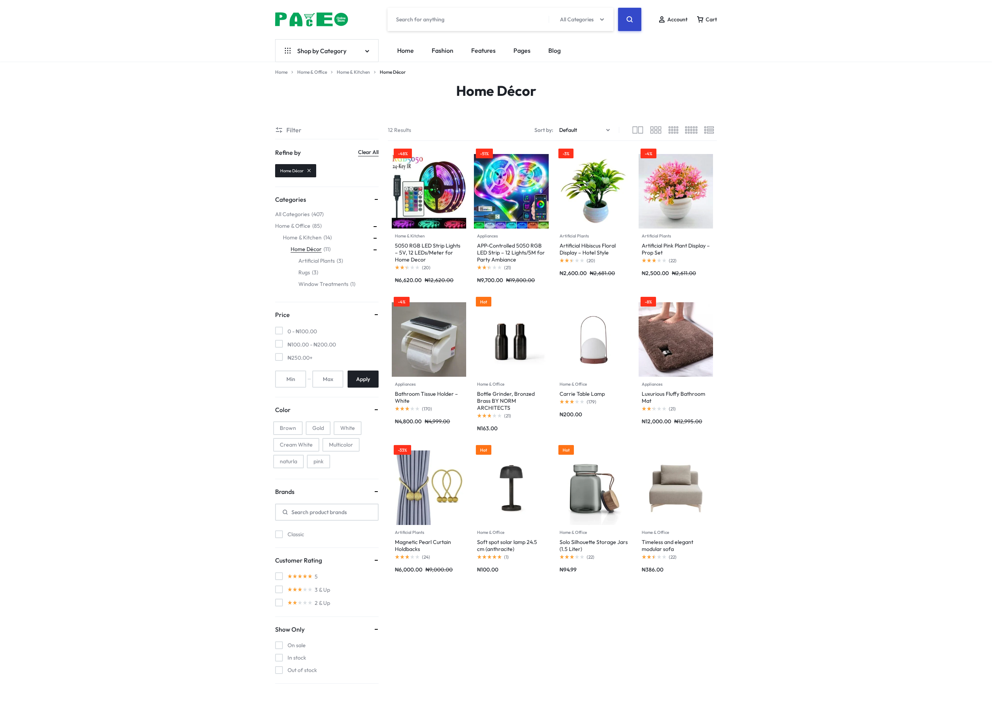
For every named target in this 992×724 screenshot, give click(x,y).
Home (405, 50)
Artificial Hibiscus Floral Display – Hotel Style (588, 249)
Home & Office (312, 72)
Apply (363, 379)
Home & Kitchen (353, 72)
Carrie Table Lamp (582, 393)
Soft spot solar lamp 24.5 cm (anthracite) (507, 546)
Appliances (487, 236)
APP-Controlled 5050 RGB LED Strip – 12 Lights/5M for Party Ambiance (511, 252)
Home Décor (292, 170)
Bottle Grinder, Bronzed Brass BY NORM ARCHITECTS (506, 400)
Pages (521, 50)
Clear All (368, 152)
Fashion (442, 50)
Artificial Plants (574, 236)
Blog (554, 50)
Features (483, 50)
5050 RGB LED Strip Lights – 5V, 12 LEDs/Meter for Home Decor (427, 252)
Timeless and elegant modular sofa (667, 546)
